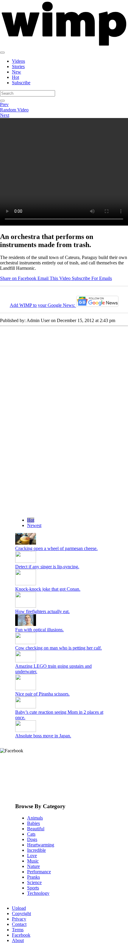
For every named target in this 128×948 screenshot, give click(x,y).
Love (32, 855)
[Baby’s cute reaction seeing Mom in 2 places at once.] (25, 706)
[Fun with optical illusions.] (25, 624)
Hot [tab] (30, 520)
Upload (19, 908)
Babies (33, 823)
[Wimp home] (64, 45)
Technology (38, 893)
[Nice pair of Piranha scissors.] (25, 688)
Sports (33, 887)
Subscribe (21, 82)
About (18, 940)
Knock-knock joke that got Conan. (47, 589)
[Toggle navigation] (2, 52)
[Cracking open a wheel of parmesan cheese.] (25, 543)
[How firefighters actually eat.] (25, 606)
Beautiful (35, 828)
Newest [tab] (34, 525)
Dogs (32, 839)
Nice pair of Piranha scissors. (42, 693)
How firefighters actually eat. (42, 611)
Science (34, 882)
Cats (31, 834)
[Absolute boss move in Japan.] (25, 730)
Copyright (21, 913)
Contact (19, 924)
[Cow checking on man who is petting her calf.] (25, 642)
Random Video (14, 109)
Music (33, 860)
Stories (18, 66)
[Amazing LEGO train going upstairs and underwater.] (25, 660)
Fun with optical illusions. (39, 629)
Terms (18, 929)
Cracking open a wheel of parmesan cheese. (56, 548)
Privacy (19, 918)
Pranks (33, 877)
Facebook (21, 935)
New (16, 71)
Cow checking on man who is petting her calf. (58, 647)
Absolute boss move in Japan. (43, 735)
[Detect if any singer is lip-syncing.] (25, 561)
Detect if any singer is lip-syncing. (47, 566)
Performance (39, 871)
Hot (15, 77)
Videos (18, 61)
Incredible (36, 850)
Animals (35, 817)
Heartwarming (40, 844)
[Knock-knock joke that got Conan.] (25, 583)
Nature (33, 866)
